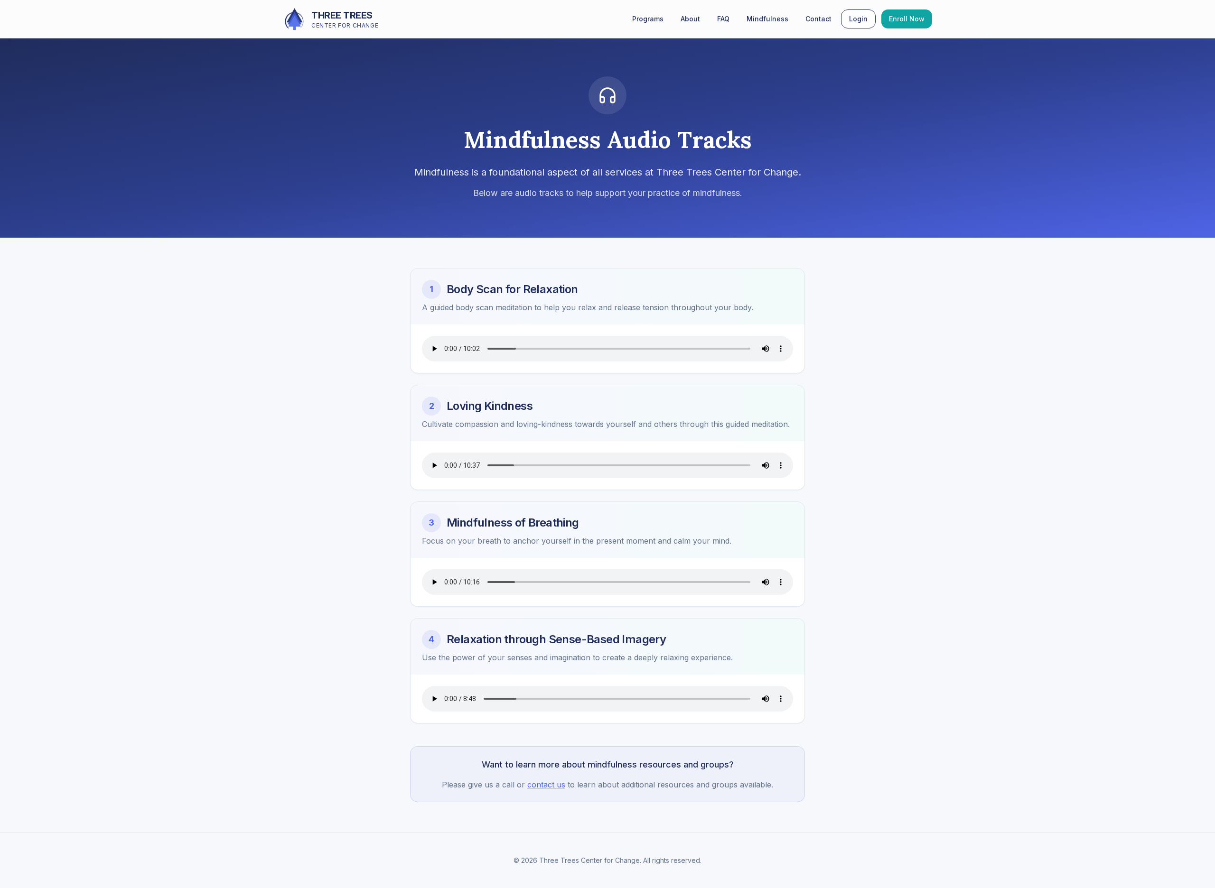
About (690, 19)
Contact (818, 19)
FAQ (723, 19)
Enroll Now (907, 19)
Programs (648, 19)
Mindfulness (767, 19)
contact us (546, 784)
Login (858, 19)
